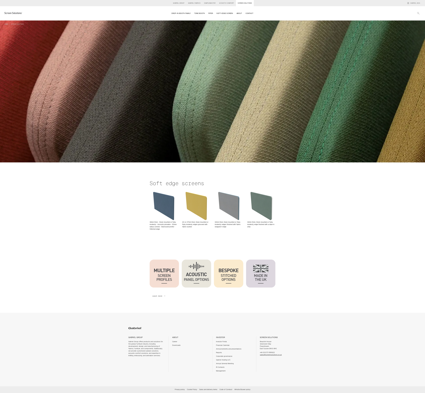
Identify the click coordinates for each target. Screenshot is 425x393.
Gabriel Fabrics (194, 3)
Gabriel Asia (413, 3)
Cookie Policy (192, 389)
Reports (219, 353)
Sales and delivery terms (208, 389)
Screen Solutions (245, 3)
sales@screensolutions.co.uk (271, 355)
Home (6, 24)
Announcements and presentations (228, 349)
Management (220, 371)
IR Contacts (220, 367)
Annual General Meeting (225, 364)
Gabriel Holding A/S (223, 360)
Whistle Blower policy (242, 389)
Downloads (176, 345)
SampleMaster (209, 3)
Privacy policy (180, 389)
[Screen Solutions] (13, 13)
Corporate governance (224, 356)
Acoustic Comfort (226, 3)
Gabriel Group (178, 3)
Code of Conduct (225, 389)
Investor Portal (221, 342)
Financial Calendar (223, 345)
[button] (159, 296)
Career (174, 342)
